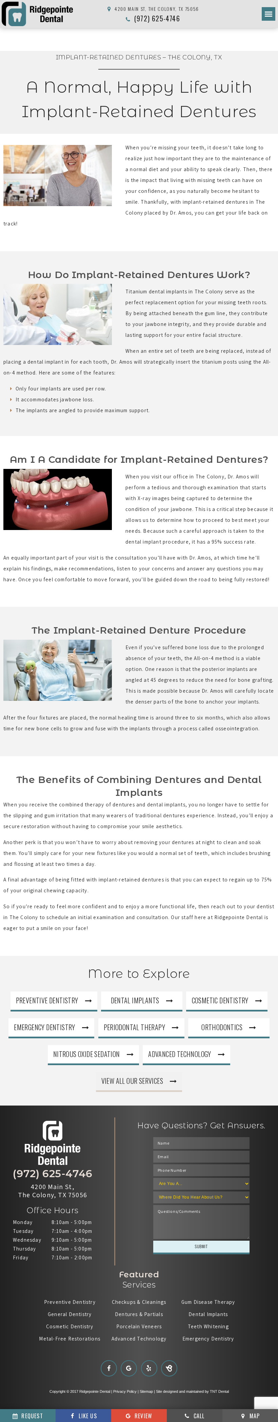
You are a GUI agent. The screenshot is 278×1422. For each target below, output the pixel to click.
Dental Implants (135, 1000)
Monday (23, 1222)
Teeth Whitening (208, 1326)
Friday (20, 1257)
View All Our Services (132, 1081)
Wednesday (27, 1240)
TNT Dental (219, 1391)
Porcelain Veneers (139, 1326)
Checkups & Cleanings (139, 1302)
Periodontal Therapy (134, 1027)
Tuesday (23, 1231)
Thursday (24, 1248)
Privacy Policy (125, 1391)
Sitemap (146, 1391)
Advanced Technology (179, 1054)
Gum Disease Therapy (208, 1302)
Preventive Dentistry (47, 1000)
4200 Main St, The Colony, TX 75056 (156, 8)
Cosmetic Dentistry (220, 1000)
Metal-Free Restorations (69, 1338)
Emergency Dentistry (44, 1027)
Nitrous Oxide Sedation (86, 1054)
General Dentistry (70, 1314)
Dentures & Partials (139, 1314)
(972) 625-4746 (156, 18)
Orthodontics (221, 1027)
